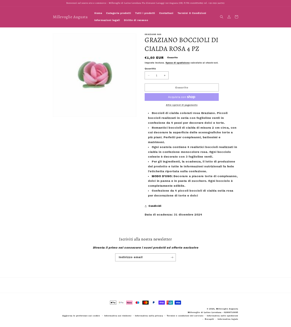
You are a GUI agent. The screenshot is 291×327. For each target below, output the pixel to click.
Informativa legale (228, 319)
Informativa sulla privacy (149, 316)
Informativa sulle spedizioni (222, 316)
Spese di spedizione (178, 63)
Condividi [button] (155, 206)
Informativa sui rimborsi (118, 316)
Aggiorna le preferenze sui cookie (81, 316)
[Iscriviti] (172, 257)
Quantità (150, 69)
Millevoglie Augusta (227, 309)
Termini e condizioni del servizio (185, 316)
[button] (221, 17)
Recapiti (209, 319)
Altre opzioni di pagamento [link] (182, 105)
